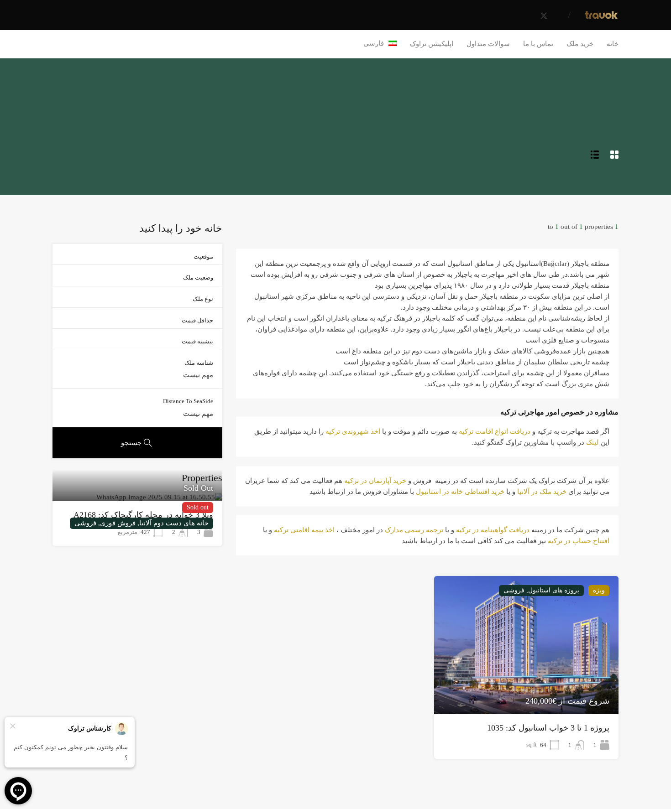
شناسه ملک (198, 362)
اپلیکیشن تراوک (431, 43)
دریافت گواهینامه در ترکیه (492, 530)
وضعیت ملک (198, 277)
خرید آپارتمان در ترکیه (375, 480)
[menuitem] (380, 43)
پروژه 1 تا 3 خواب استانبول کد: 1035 (548, 727)
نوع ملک (203, 299)
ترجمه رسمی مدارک (414, 530)
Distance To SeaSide (188, 401)
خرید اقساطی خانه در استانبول (460, 491)
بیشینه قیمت (197, 341)
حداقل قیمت (197, 320)
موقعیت (203, 256)
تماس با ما (538, 43)
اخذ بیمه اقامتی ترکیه (304, 530)
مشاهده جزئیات (526, 686)
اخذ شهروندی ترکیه (352, 431)
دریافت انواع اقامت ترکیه (494, 431)
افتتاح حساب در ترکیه (578, 541)
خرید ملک (579, 43)
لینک (592, 442)
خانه (613, 43)
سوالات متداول (488, 43)
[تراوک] (601, 17)
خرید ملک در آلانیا (541, 491)
